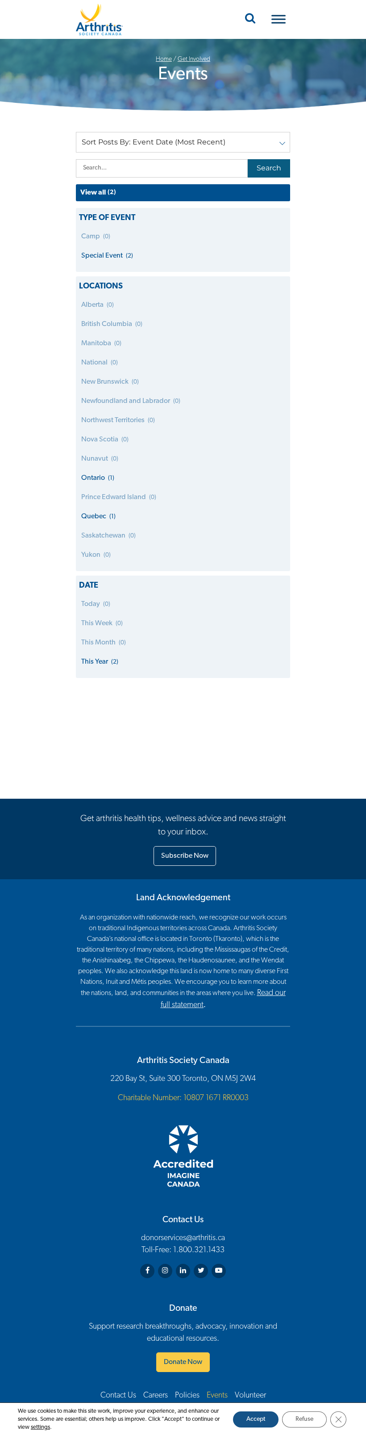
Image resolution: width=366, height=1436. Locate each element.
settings (40, 1427)
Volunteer (250, 1396)
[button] (183, 142)
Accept (255, 1419)
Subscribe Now (184, 856)
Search (269, 168)
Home (164, 59)
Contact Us (118, 1396)
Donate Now (183, 1362)
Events (217, 1396)
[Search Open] (250, 19)
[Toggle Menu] (278, 19)
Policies (187, 1396)
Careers (155, 1396)
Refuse (304, 1419)
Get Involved (194, 59)
